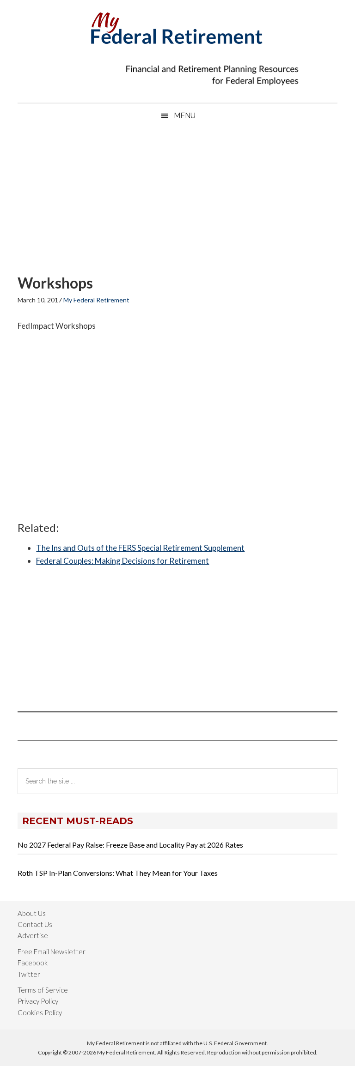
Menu (185, 115)
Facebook (33, 962)
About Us (32, 913)
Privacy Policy (38, 1001)
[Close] (257, 10)
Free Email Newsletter (52, 951)
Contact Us (35, 924)
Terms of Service (43, 990)
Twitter (29, 974)
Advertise (33, 935)
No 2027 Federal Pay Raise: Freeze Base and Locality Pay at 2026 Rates (130, 844)
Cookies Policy (40, 1012)
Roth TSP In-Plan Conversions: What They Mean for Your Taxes (118, 872)
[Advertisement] (177, 201)
